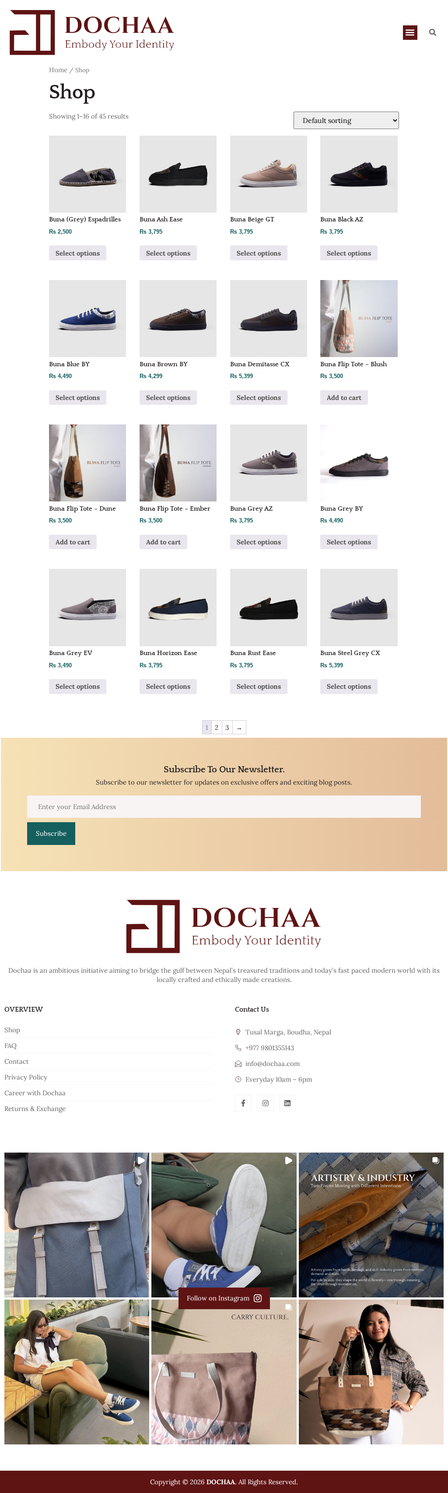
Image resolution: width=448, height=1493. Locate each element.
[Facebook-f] (243, 1103)
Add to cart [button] (344, 397)
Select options (78, 253)
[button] (410, 32)
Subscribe (51, 833)
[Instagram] (265, 1103)
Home (58, 70)
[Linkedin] (287, 1103)
